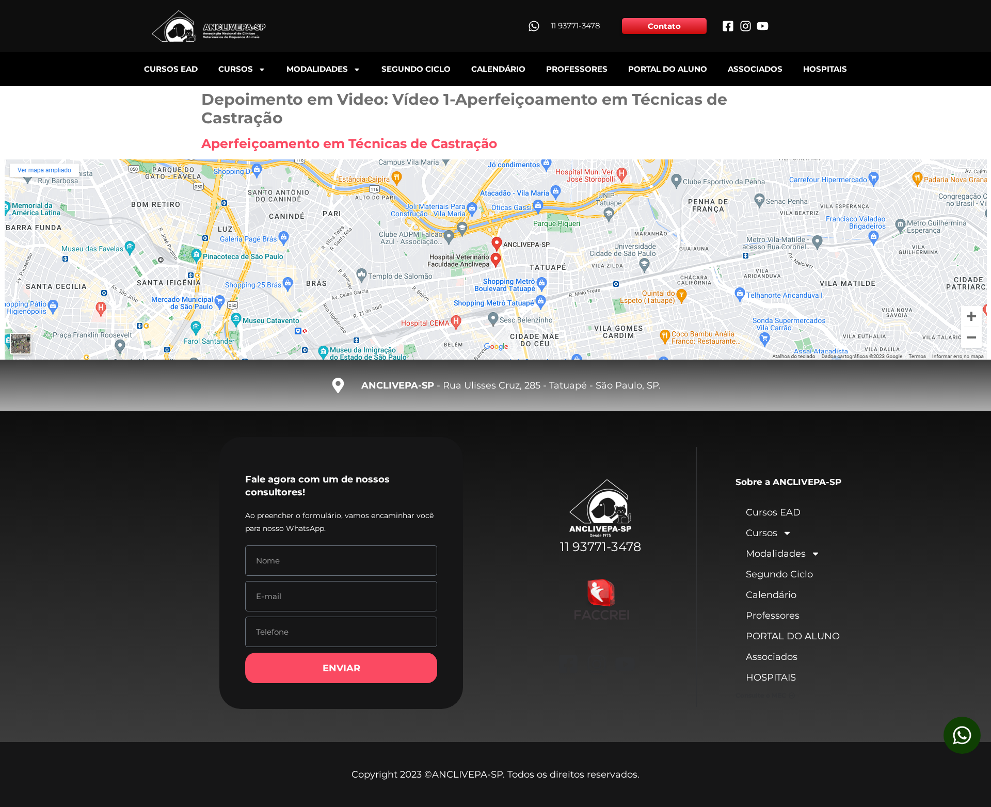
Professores (577, 69)
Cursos (235, 69)
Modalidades (317, 69)
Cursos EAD (171, 69)
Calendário (498, 69)
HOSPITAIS (825, 69)
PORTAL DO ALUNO (667, 69)
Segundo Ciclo (416, 69)
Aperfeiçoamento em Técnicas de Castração (349, 143)
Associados (755, 69)
